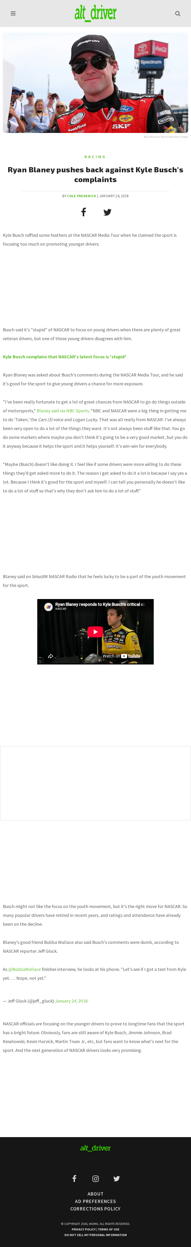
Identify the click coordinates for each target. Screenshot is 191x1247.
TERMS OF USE (108, 1229)
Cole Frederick (81, 195)
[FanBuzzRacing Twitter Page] (116, 1179)
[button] (13, 13)
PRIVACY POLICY (84, 1229)
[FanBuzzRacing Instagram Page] (96, 1179)
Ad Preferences (95, 1201)
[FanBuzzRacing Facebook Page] (75, 1179)
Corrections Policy (95, 1209)
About (96, 1194)
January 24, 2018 (71, 1001)
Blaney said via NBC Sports (63, 410)
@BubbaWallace (24, 969)
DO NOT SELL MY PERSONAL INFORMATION (96, 1235)
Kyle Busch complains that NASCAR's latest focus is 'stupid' (64, 356)
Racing (95, 156)
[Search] (178, 13)
